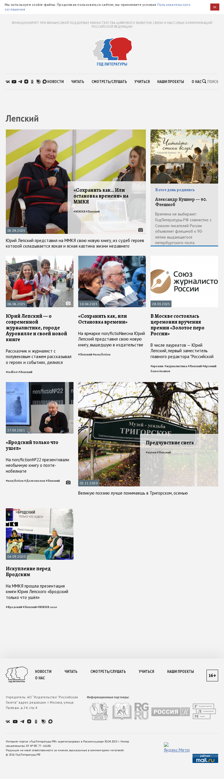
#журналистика (175, 366)
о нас (197, 81)
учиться (142, 81)
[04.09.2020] (40, 511)
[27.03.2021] (40, 384)
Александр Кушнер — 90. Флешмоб (181, 202)
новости (55, 81)
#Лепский (93, 211)
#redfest (12, 372)
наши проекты (170, 81)
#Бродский (14, 607)
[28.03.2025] (184, 258)
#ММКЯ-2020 (47, 607)
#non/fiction (102, 354)
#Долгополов (34, 481)
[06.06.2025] (40, 258)
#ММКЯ (79, 211)
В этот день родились (175, 190)
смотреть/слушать (109, 81)
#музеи (151, 452)
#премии (157, 366)
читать (77, 81)
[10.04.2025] (112, 258)
